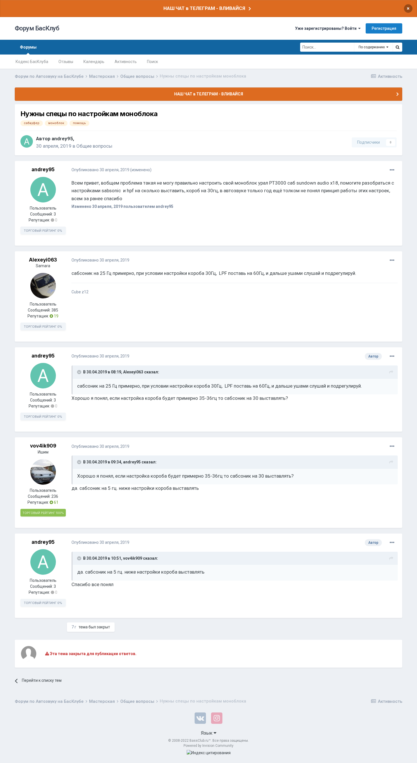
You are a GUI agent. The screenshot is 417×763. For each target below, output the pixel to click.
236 (54, 496)
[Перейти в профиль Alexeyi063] (43, 285)
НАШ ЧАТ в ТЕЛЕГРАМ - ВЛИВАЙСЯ (204, 8)
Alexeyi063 (43, 260)
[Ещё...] (392, 170)
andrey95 (62, 138)
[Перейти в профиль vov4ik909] (43, 472)
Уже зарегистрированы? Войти (326, 28)
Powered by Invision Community (208, 746)
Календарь (93, 61)
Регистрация (384, 28)
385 (54, 310)
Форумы (28, 47)
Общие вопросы (94, 146)
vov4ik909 (43, 446)
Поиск (152, 61)
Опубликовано (100, 170)
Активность (126, 61)
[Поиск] (397, 47)
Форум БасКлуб (37, 28)
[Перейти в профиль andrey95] (26, 141)
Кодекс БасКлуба (32, 61)
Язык (207, 733)
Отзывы (65, 61)
